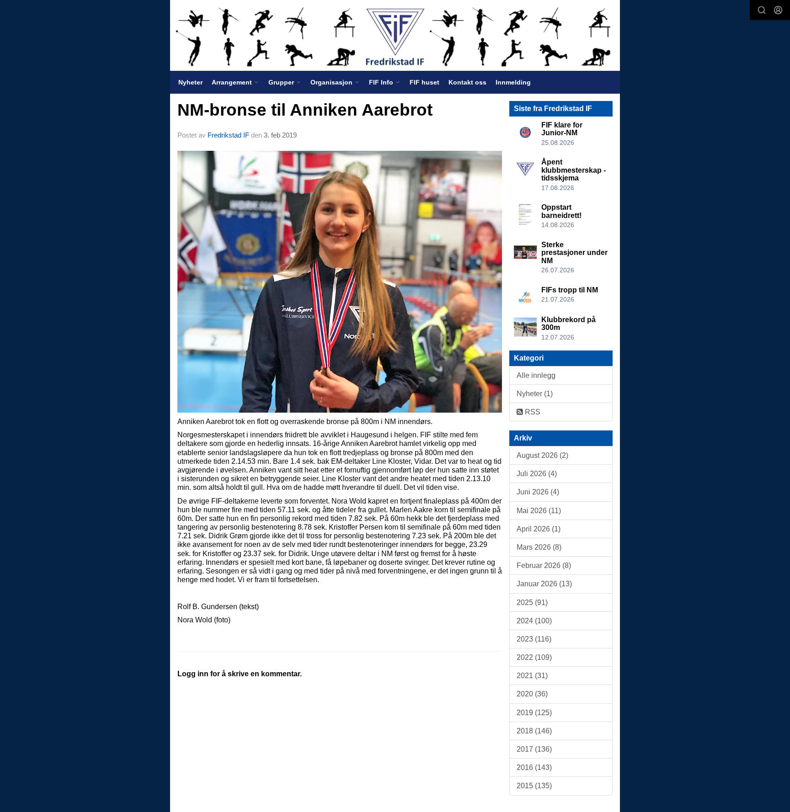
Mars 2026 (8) (539, 547)
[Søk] (761, 10)
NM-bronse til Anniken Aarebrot (304, 110)
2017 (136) (534, 749)
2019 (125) (534, 712)
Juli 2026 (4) (537, 474)
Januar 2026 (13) (544, 584)
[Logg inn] (778, 10)
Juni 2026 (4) (538, 492)
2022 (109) (534, 657)
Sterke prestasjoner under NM (574, 253)
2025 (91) (532, 602)
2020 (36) (532, 694)
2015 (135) (534, 786)
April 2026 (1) (538, 529)
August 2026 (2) (542, 455)
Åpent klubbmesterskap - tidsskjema (573, 170)
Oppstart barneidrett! (561, 211)
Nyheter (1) (535, 394)
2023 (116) (534, 639)
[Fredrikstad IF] (395, 35)
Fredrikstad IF (228, 135)
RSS (531, 412)
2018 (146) (534, 731)
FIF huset (424, 82)
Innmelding (513, 82)
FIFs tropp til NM (569, 290)
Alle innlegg (536, 375)
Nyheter (190, 82)
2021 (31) (532, 675)
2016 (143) (534, 767)
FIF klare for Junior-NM (561, 129)
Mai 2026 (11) (539, 511)
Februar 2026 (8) (544, 565)
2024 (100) (534, 621)
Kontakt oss (467, 82)
